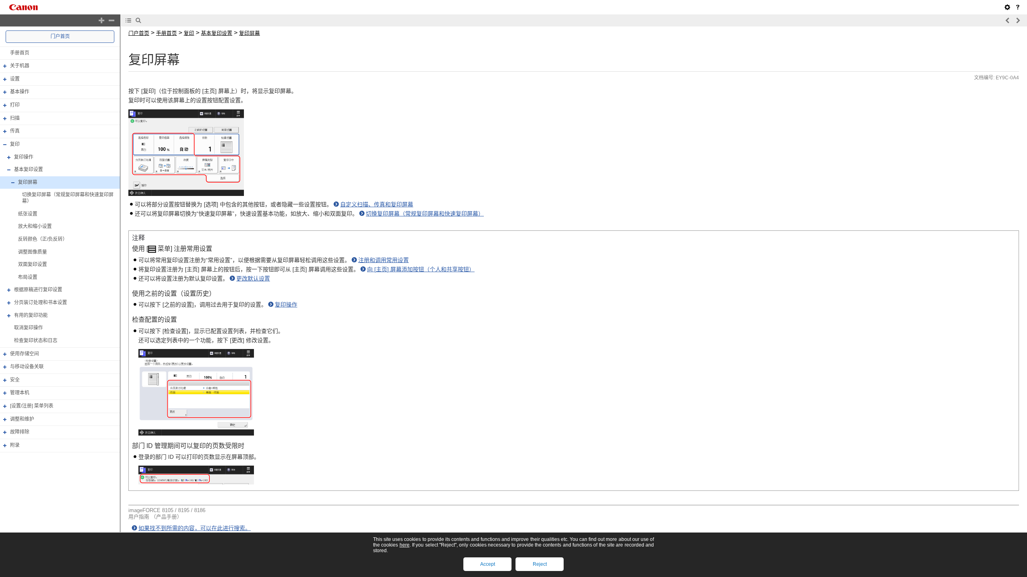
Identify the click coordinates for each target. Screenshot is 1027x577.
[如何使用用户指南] (1017, 7)
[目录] (128, 20)
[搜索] (138, 20)
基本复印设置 (28, 169)
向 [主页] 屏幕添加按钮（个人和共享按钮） (421, 269)
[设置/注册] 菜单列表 (31, 406)
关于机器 (19, 66)
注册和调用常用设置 (383, 260)
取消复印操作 (28, 328)
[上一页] (1007, 20)
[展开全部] (101, 20)
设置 (15, 79)
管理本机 (19, 393)
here (405, 545)
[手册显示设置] (1007, 7)
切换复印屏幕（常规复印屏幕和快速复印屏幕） (425, 213)
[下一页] (1017, 20)
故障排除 (19, 432)
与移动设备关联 (27, 366)
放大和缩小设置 (35, 226)
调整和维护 (22, 419)
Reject (540, 564)
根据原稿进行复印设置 (38, 290)
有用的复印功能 (31, 315)
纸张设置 (27, 214)
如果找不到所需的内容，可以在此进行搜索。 (194, 528)
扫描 (15, 118)
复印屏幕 (27, 182)
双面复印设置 (32, 264)
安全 (15, 380)
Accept (487, 564)
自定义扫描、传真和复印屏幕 (376, 204)
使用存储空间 (24, 354)
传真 (15, 131)
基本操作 (19, 92)
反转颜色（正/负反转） (42, 239)
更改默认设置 (253, 278)
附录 (15, 445)
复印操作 (23, 157)
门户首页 (60, 36)
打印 (15, 105)
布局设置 (27, 277)
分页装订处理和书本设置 (40, 302)
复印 (15, 144)
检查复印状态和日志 (35, 340)
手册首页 (19, 53)
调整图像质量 (32, 252)
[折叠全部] (111, 20)
